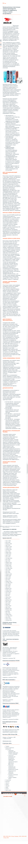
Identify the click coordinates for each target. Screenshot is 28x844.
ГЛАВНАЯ (5, 823)
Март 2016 (7, 607)
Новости (7, 783)
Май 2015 (7, 611)
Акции (6, 787)
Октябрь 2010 (8, 620)
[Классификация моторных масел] (11, 727)
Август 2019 (8, 576)
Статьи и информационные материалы (12, 816)
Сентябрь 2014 (8, 615)
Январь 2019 (8, 581)
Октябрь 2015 (8, 610)
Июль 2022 (7, 556)
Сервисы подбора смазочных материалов (12, 815)
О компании (8, 780)
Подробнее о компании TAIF (9, 658)
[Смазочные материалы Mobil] (6, 707)
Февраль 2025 (8, 543)
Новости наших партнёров (14, 526)
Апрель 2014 (8, 618)
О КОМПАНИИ (6, 824)
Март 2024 (7, 545)
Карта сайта (8, 790)
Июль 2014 (7, 617)
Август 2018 (8, 584)
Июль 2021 (7, 559)
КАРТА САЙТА (6, 833)
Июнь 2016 (7, 602)
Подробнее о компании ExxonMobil (10, 719)
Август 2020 (8, 569)
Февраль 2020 (8, 574)
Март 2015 (7, 613)
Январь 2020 (8, 575)
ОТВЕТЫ (5, 829)
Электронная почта (7, 803)
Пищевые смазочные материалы (10, 813)
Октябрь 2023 (8, 549)
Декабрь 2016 (8, 600)
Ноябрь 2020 (8, 565)
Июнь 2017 (7, 594)
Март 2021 (7, 561)
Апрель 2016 (8, 605)
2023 (9, 526)
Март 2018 (7, 587)
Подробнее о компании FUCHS (10, 677)
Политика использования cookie (10, 820)
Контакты (7, 781)
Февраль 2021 (8, 562)
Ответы (7, 784)
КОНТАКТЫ (5, 826)
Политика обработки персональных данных (13, 817)
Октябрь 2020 (8, 566)
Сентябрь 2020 (8, 568)
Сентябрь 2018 (8, 582)
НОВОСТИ (5, 827)
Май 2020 (7, 571)
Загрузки (7, 785)
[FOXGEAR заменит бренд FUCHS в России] (7, 628)
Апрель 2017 (8, 597)
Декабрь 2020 (8, 563)
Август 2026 (8, 540)
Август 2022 (8, 555)
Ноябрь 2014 (8, 614)
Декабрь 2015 (8, 608)
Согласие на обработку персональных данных (13, 819)
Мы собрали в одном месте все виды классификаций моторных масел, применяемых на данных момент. (11, 731)
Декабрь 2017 (8, 588)
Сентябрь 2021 (8, 558)
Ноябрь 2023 (8, 548)
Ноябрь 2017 (8, 589)
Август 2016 (8, 601)
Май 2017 (7, 595)
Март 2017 (7, 598)
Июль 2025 (7, 542)
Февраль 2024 (8, 546)
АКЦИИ (4, 832)
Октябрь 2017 (8, 591)
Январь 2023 (8, 552)
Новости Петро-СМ (6, 527)
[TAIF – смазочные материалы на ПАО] (5, 645)
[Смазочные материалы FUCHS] (6, 665)
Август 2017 (8, 592)
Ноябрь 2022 (8, 553)
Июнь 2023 (7, 551)
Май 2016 (7, 604)
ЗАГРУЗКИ (5, 830)
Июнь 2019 (7, 578)
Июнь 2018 (7, 585)
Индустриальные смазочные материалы (12, 772)
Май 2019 (7, 579)
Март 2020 (7, 572)
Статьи (7, 788)
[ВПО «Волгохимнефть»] (6, 684)
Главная (7, 746)
